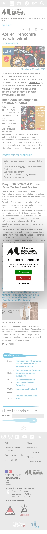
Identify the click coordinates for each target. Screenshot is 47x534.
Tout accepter (24, 272)
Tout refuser (24, 278)
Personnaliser (24, 283)
